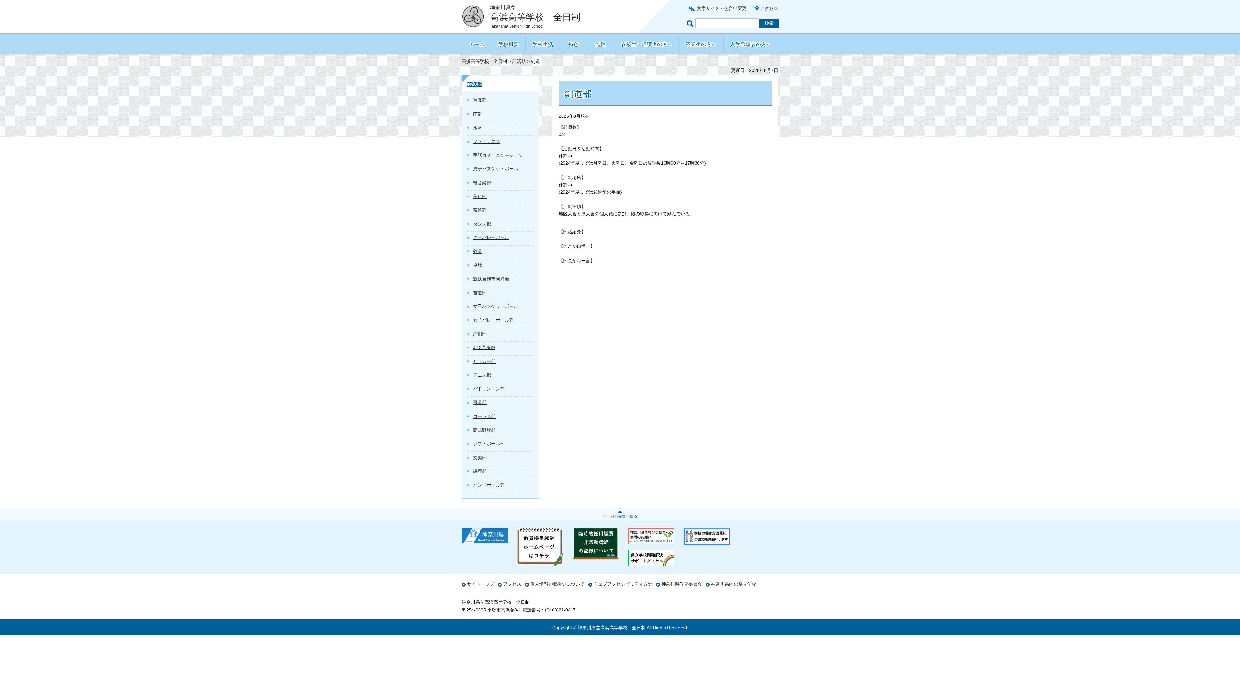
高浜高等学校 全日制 (484, 61)
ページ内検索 (691, 23)
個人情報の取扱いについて (557, 584)
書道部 (480, 292)
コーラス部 (484, 416)
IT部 (477, 113)
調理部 (480, 471)
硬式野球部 (484, 430)
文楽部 (480, 457)
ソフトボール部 (489, 443)
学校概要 (508, 44)
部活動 (519, 61)
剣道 (477, 251)
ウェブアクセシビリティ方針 (623, 584)
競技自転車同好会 (491, 278)
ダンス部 (482, 224)
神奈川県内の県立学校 (733, 584)
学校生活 (542, 44)
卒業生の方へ (701, 44)
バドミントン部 (489, 388)
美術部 (480, 196)
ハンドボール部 (489, 485)
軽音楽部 (482, 182)
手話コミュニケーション (498, 155)
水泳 (477, 127)
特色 (573, 44)
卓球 (477, 265)
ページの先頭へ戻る (620, 516)
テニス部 (482, 375)
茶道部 (480, 210)
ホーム (476, 44)
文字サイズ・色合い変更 (722, 8)
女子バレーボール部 (493, 320)
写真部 (480, 100)
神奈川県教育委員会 (681, 584)
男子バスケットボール (495, 168)
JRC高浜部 (484, 347)
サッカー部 (484, 361)
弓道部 (480, 402)
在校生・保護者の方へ (647, 44)
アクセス (769, 8)
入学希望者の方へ (750, 44)
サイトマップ (480, 584)
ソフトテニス (486, 141)
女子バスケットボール (495, 306)
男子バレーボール (491, 237)
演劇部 (480, 333)
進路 (601, 44)
